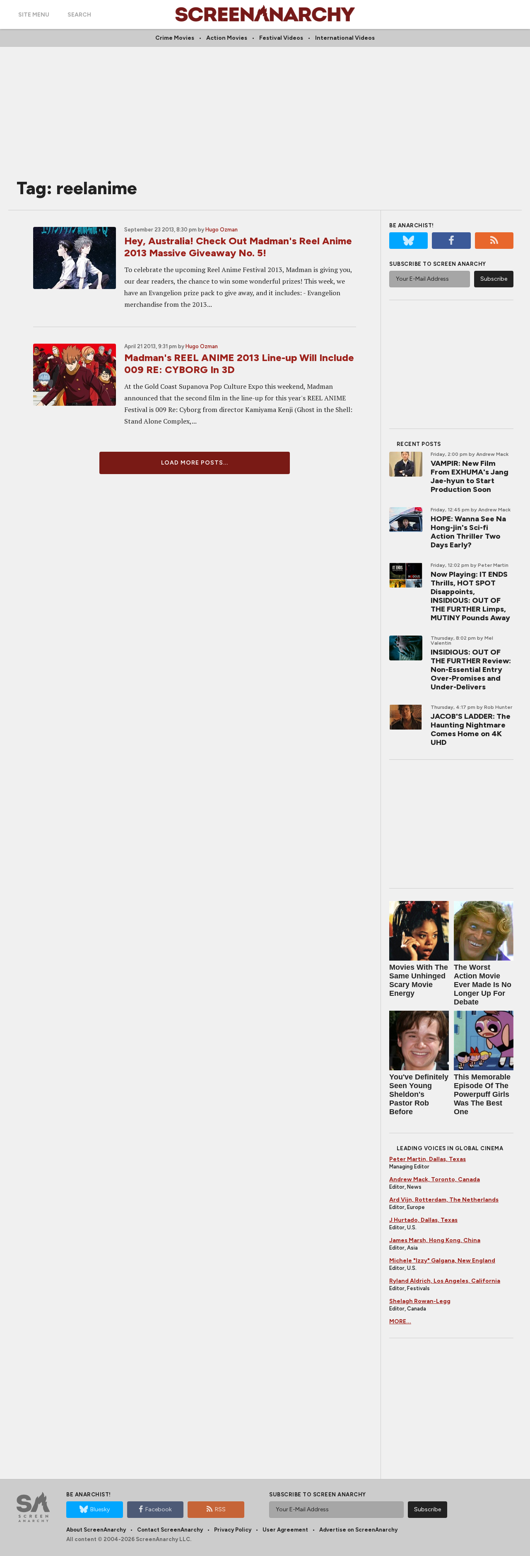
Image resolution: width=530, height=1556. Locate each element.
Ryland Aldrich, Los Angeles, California (444, 1280)
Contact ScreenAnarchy (170, 1530)
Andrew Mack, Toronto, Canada (434, 1179)
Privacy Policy (232, 1530)
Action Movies (226, 37)
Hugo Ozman (221, 229)
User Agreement (285, 1530)
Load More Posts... (194, 462)
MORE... (400, 1321)
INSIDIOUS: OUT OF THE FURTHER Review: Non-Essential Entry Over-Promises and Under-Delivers (471, 669)
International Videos (345, 37)
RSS (220, 1509)
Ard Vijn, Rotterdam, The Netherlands (444, 1199)
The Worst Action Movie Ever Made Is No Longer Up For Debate (482, 984)
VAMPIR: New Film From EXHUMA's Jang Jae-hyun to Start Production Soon (469, 476)
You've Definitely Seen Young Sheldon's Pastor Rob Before (418, 1094)
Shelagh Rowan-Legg (419, 1301)
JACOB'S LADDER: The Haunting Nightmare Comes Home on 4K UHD (471, 729)
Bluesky (100, 1509)
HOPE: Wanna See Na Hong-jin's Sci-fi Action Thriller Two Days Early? (468, 531)
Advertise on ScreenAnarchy (358, 1530)
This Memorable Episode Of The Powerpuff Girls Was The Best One (482, 1094)
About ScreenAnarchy (96, 1530)
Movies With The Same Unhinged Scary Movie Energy (418, 980)
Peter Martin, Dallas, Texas (427, 1159)
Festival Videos (281, 37)
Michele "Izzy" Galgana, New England (442, 1260)
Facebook (158, 1509)
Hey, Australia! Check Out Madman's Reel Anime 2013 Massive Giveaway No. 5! (238, 247)
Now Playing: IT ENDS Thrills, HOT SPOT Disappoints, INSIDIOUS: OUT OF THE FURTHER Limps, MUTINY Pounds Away (470, 596)
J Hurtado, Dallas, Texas (423, 1220)
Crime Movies (174, 37)
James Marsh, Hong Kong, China (434, 1240)
